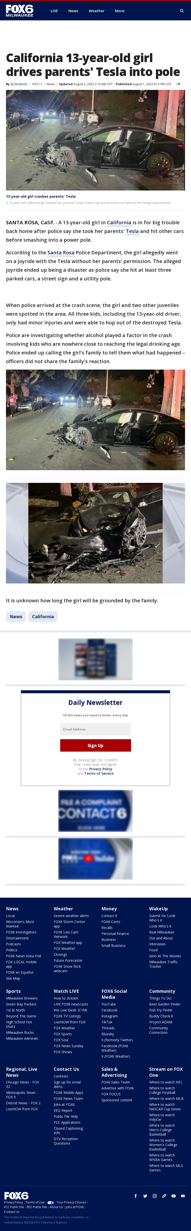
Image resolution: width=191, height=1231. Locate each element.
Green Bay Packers (21, 1004)
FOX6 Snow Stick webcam (67, 968)
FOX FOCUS (111, 1094)
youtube (174, 1196)
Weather (63, 909)
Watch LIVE (66, 991)
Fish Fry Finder (161, 1010)
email (183, 1196)
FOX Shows (63, 1051)
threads (164, 1196)
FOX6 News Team (68, 1098)
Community (162, 991)
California (119, 222)
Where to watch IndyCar (162, 1117)
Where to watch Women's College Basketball (163, 1145)
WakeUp (158, 909)
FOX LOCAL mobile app (21, 964)
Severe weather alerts (71, 915)
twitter (145, 1196)
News (50, 84)
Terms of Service (98, 773)
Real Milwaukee (161, 932)
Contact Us (66, 1069)
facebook (136, 1196)
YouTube (108, 1004)
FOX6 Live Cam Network (66, 934)
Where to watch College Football (162, 1090)
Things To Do (160, 998)
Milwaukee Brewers (22, 998)
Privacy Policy (100, 769)
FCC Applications (67, 1122)
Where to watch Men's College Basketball (162, 1130)
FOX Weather (64, 948)
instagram (155, 1196)
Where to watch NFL (166, 1082)
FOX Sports (63, 1034)
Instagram (109, 1016)
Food (153, 950)
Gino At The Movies (165, 956)
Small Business (113, 945)
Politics (11, 950)
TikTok (106, 1022)
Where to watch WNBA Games (162, 1157)
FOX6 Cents (110, 921)
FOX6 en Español (19, 972)
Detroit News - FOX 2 (23, 1103)
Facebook (109, 1010)
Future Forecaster (68, 960)
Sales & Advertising (114, 1072)
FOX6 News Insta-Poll (23, 956)
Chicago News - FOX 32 (22, 1084)
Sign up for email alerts (67, 1084)
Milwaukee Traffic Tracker (163, 964)
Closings (60, 954)
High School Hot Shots (19, 1024)
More (119, 10)
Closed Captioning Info (68, 1130)
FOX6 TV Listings (67, 1016)
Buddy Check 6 (161, 1016)
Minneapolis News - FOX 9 (22, 1094)
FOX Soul (61, 1040)
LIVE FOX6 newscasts (71, 1004)
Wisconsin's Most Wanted (20, 923)
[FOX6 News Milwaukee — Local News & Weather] (22, 11)
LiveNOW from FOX (70, 1022)
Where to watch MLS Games (166, 1167)
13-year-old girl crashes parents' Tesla (41, 196)
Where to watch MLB (166, 1098)
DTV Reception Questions (66, 1141)
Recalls (107, 927)
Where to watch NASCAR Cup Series (165, 1106)
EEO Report (63, 1110)
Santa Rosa (61, 252)
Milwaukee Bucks (20, 1032)
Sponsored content (116, 1100)
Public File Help (66, 1116)
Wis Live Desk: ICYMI (70, 1010)
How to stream (66, 998)
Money (109, 909)
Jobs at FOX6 (64, 1104)
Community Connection (158, 1030)
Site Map (13, 978)
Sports (13, 991)
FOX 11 (37, 84)
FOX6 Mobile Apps (68, 1092)
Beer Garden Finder (165, 1004)
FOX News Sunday (68, 1045)
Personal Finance (115, 933)
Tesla (132, 231)
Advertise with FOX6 (117, 1088)
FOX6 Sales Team (115, 1082)
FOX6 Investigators (21, 932)
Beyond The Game (21, 1016)
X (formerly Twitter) (117, 1040)
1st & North (15, 1010)
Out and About (161, 938)
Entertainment (17, 938)
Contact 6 (109, 915)
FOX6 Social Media (114, 994)
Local (10, 915)
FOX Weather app (68, 942)
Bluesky (107, 1034)
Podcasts (13, 944)
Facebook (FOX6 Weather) (114, 1048)
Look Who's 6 (160, 926)
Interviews (157, 944)
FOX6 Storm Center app (69, 923)
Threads (108, 1028)
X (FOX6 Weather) (115, 1056)
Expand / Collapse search (182, 11)
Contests (61, 1076)
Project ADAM (160, 1022)
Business (108, 939)
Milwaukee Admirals (22, 1038)
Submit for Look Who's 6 (162, 918)
